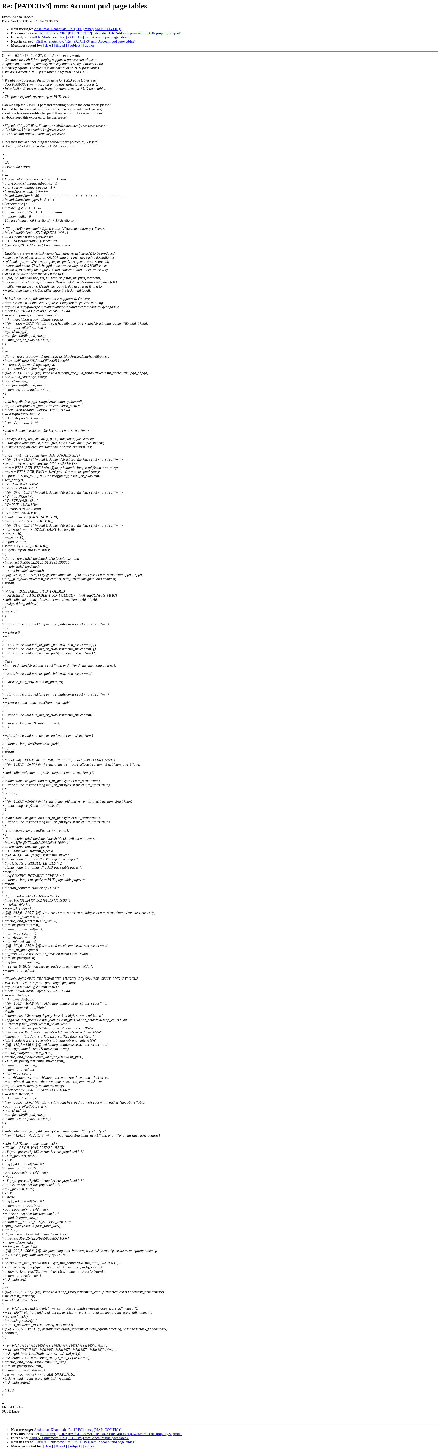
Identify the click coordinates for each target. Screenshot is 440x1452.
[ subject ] (75, 45)
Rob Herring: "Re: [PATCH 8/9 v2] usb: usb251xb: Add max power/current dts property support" (111, 33)
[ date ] (48, 45)
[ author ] (89, 45)
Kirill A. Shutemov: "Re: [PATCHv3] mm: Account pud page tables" (79, 37)
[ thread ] (60, 45)
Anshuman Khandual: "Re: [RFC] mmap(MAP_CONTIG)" (77, 29)
